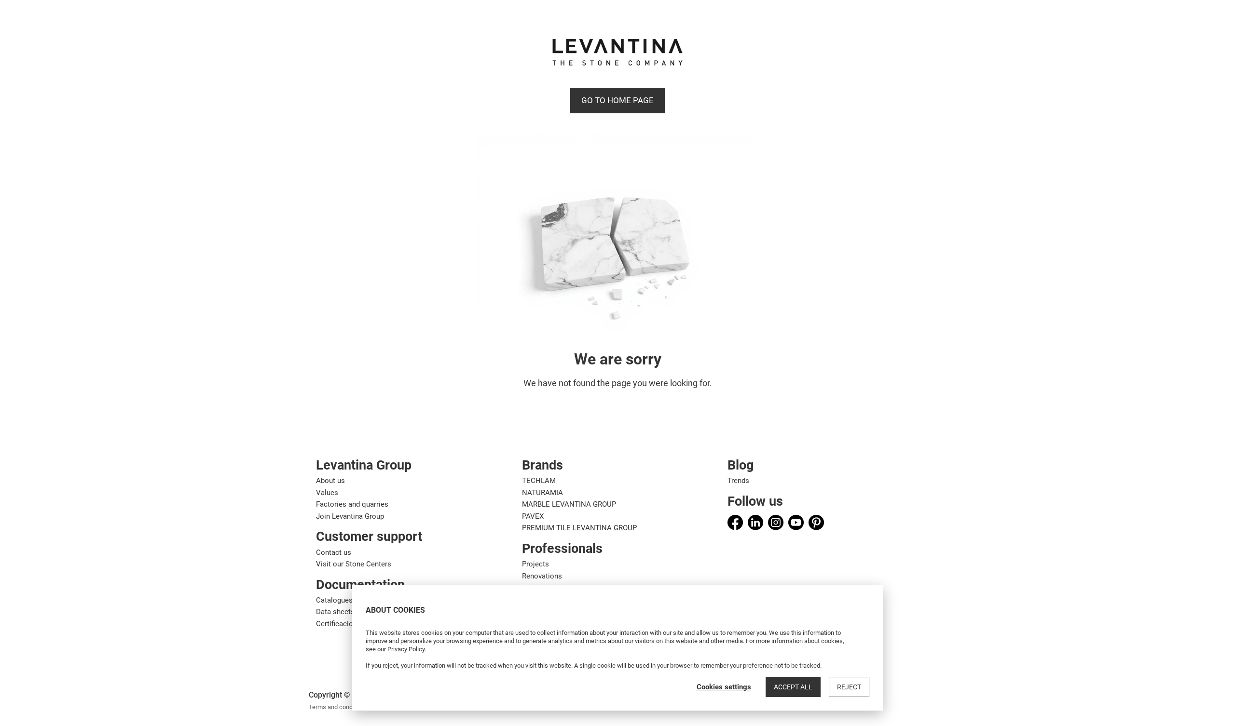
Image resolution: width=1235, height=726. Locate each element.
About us (330, 480)
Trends (738, 480)
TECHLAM (539, 480)
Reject (849, 687)
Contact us (333, 552)
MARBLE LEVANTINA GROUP (569, 504)
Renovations (542, 576)
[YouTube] (796, 522)
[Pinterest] (816, 522)
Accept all (793, 687)
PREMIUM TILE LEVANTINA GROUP (579, 528)
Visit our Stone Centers (353, 564)
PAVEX (533, 516)
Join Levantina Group (350, 516)
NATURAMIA (542, 492)
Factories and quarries (352, 504)
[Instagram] (775, 522)
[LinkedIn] (755, 522)
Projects (535, 564)
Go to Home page (617, 100)
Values (327, 492)
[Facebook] (735, 522)
